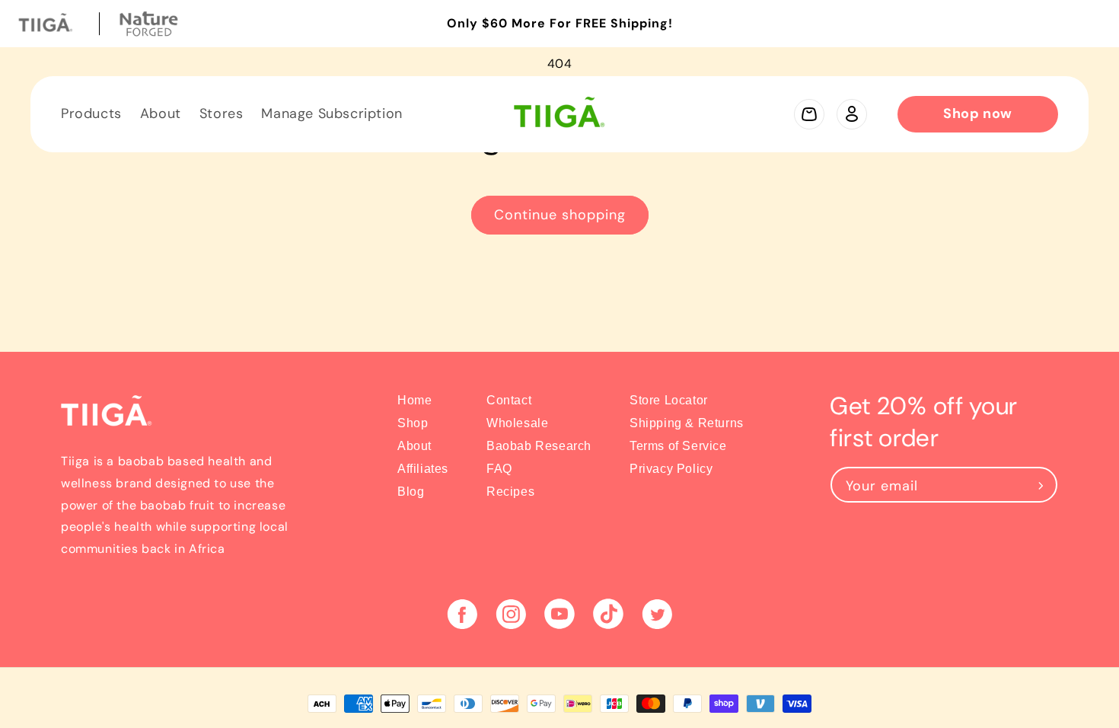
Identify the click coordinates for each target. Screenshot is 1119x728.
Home (414, 400)
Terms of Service (678, 445)
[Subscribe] (1040, 484)
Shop (412, 423)
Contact (508, 400)
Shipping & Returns (687, 423)
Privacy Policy (671, 468)
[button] (809, 114)
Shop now (977, 113)
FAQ (499, 468)
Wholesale (517, 423)
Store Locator (669, 400)
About (414, 445)
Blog (410, 491)
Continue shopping (560, 215)
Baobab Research (538, 445)
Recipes (510, 491)
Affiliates (422, 468)
